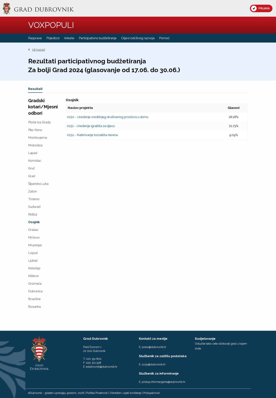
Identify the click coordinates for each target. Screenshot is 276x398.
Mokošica (35, 145)
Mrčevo (34, 237)
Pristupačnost (151, 392)
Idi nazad (38, 50)
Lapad (32, 153)
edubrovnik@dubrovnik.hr (101, 366)
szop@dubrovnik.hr (154, 364)
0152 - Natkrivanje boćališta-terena (92, 135)
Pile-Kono (35, 130)
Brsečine (34, 299)
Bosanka (34, 306)
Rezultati (35, 89)
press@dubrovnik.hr (154, 347)
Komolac (34, 160)
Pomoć (164, 38)
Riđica (32, 214)
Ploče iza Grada (39, 122)
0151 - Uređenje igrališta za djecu (91, 126)
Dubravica (35, 291)
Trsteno (33, 199)
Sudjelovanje (205, 338)
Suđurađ (34, 206)
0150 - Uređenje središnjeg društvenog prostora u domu (107, 117)
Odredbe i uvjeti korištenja (125, 392)
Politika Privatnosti (97, 392)
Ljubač (33, 260)
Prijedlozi (53, 38)
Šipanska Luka (38, 183)
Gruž (31, 168)
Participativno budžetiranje (98, 38)
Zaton (32, 191)
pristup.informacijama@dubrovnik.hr (163, 381)
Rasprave (35, 38)
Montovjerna (37, 137)
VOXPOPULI (51, 25)
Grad (31, 176)
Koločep (34, 268)
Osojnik (34, 222)
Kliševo (33, 276)
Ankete (69, 38)
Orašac (33, 229)
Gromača (34, 283)
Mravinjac (35, 245)
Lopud (33, 252)
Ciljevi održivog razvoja (138, 38)
